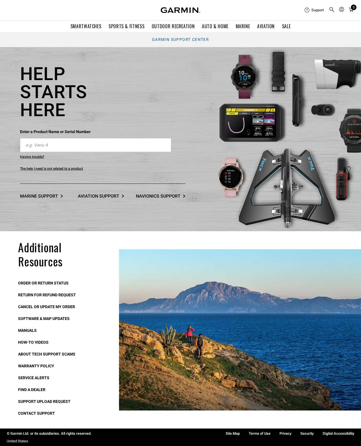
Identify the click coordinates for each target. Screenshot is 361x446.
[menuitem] (314, 10)
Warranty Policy (36, 366)
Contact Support (36, 413)
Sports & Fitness (126, 26)
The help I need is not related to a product (51, 169)
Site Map (233, 433)
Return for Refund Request (47, 295)
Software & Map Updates (44, 318)
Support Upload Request (44, 401)
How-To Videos (33, 342)
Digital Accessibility (338, 433)
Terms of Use (259, 433)
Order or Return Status (43, 283)
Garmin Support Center (180, 39)
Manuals (27, 330)
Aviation (266, 26)
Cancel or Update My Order (46, 306)
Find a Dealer (31, 389)
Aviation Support (98, 196)
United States (17, 441)
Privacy (285, 433)
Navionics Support (158, 196)
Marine (243, 26)
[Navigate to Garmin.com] (180, 10)
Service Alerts (33, 378)
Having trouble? (32, 157)
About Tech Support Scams (46, 354)
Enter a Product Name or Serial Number (55, 131)
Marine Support (39, 196)
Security (307, 433)
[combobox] (95, 145)
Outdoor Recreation (173, 26)
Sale (286, 26)
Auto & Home (215, 26)
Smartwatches (86, 26)
